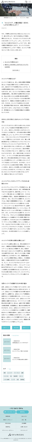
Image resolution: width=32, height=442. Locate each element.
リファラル (6, 376)
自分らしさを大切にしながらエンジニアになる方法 (16, 66)
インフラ (13, 379)
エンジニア (9, 372)
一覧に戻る (16, 327)
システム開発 (6, 379)
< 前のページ (6, 327)
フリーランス (17, 372)
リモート (21, 376)
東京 (5, 372)
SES (11, 376)
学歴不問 (15, 376)
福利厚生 (22, 379)
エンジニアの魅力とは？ (11, 62)
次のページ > (26, 327)
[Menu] (29, 1)
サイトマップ (24, 430)
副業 (22, 372)
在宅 (18, 379)
